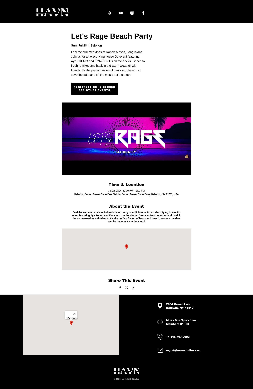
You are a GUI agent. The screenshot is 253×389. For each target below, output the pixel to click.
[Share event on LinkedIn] (133, 287)
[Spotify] (109, 13)
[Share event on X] (126, 287)
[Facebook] (143, 13)
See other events (94, 90)
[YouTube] (120, 13)
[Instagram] (132, 13)
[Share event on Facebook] (120, 287)
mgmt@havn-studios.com (183, 350)
